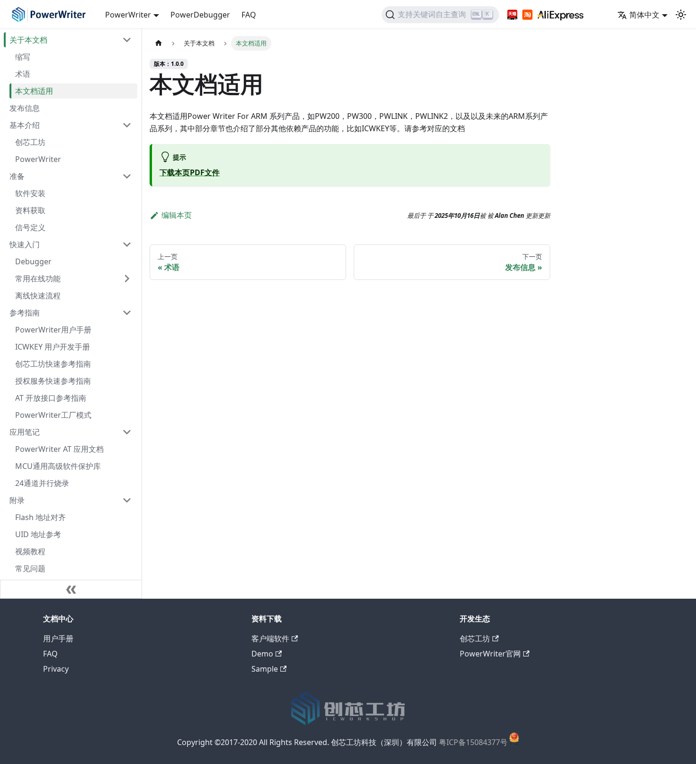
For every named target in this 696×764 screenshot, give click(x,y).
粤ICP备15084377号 (473, 742)
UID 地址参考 (38, 534)
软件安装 (30, 193)
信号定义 (30, 227)
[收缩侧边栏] (71, 589)
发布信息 (24, 108)
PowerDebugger (200, 14)
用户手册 (58, 638)
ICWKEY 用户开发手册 (52, 347)
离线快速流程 (38, 295)
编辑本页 (176, 215)
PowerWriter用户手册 (53, 329)
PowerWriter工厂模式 (53, 415)
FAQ (248, 14)
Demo (262, 653)
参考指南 (24, 312)
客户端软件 (270, 638)
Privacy (56, 669)
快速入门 (24, 244)
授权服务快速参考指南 (53, 381)
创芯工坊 (30, 142)
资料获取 (30, 210)
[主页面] (159, 43)
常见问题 (30, 568)
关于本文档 (28, 40)
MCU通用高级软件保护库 (58, 466)
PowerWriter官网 (490, 653)
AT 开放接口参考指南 (50, 398)
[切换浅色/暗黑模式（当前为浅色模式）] (680, 14)
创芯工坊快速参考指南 (53, 364)
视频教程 (30, 551)
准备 (17, 176)
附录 (17, 500)
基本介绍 (24, 125)
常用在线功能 (38, 278)
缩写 (22, 57)
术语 (22, 74)
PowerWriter (38, 159)
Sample (264, 669)
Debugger (33, 261)
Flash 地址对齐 (40, 517)
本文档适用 (34, 91)
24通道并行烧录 (42, 483)
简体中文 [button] (644, 14)
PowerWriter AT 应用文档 (59, 449)
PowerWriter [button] (128, 14)
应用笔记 (24, 432)
